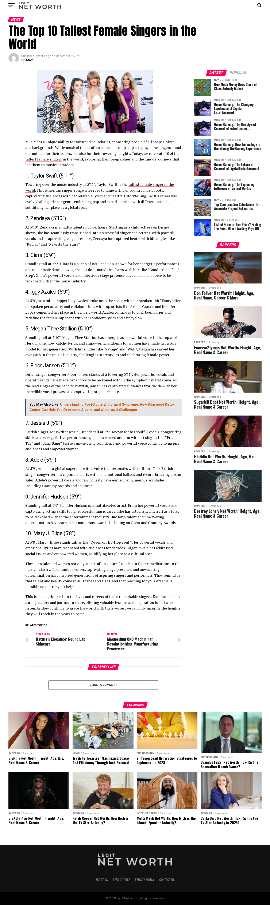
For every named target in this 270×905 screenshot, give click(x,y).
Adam (29, 60)
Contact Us (167, 879)
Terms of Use (121, 879)
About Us (102, 879)
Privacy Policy (144, 879)
